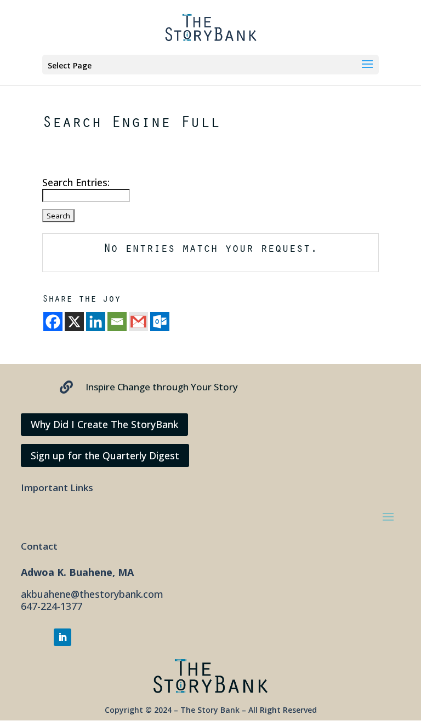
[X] (74, 321)
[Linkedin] (95, 321)
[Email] (117, 321)
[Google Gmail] (138, 321)
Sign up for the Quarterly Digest (105, 455)
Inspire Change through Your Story (162, 386)
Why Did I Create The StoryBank (104, 424)
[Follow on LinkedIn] (62, 637)
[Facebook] (52, 321)
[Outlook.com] (159, 321)
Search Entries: (76, 182)
